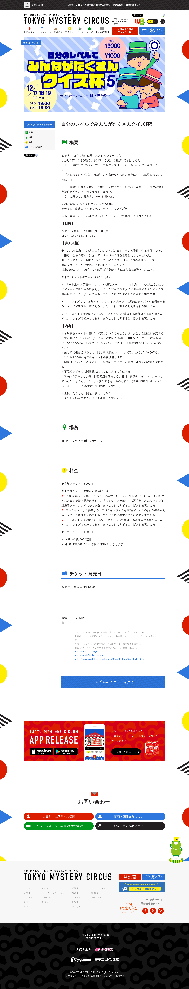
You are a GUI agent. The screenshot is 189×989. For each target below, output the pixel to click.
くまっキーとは (48, 897)
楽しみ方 (45, 902)
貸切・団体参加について (130, 816)
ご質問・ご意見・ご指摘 (59, 816)
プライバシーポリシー (100, 888)
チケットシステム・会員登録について (59, 826)
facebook (145, 911)
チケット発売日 (35, 147)
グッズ (89, 32)
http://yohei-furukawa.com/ (89, 655)
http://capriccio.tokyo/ (87, 651)
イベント (42, 32)
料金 (31, 142)
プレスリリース (77, 907)
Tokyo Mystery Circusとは (53, 893)
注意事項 (74, 888)
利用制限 (74, 893)
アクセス (69, 32)
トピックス (29, 32)
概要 (31, 132)
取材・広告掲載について (130, 826)
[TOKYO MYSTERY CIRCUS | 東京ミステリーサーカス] (66, 19)
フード (80, 32)
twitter (153, 911)
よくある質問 (102, 32)
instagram (161, 911)
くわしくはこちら (126, 751)
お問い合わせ (96, 897)
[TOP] (176, 850)
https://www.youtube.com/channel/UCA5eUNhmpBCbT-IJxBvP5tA (109, 659)
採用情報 (94, 893)
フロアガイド (55, 32)
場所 (31, 137)
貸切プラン (75, 902)
